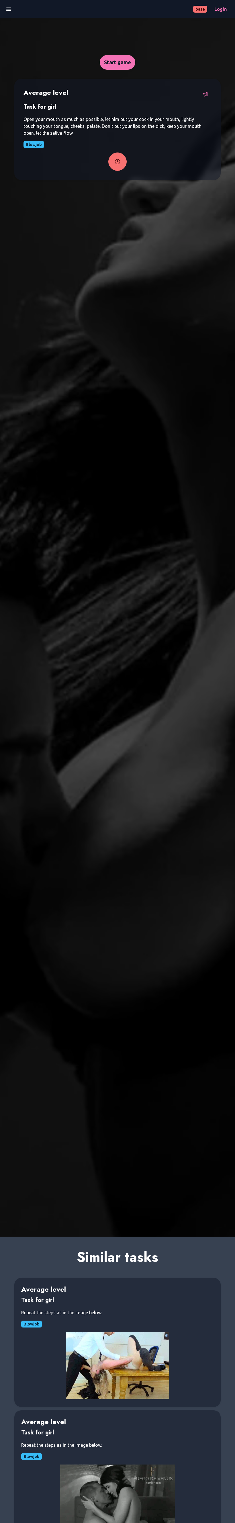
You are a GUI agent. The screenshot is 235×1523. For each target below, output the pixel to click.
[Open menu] (8, 9)
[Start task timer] (117, 162)
